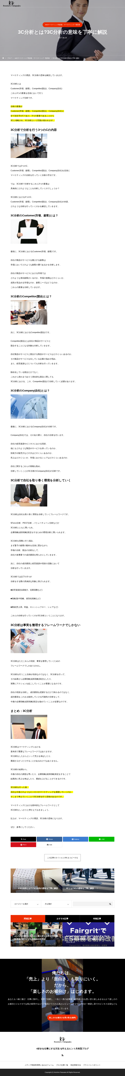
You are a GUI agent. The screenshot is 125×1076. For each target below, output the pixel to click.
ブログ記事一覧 (62, 1065)
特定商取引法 (76, 1065)
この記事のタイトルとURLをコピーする (62, 858)
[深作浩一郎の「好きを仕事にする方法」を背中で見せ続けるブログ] (11, 4)
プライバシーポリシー (91, 1065)
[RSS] (62, 1055)
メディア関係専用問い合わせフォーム (39, 1065)
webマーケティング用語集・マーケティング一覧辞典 (62, 25)
